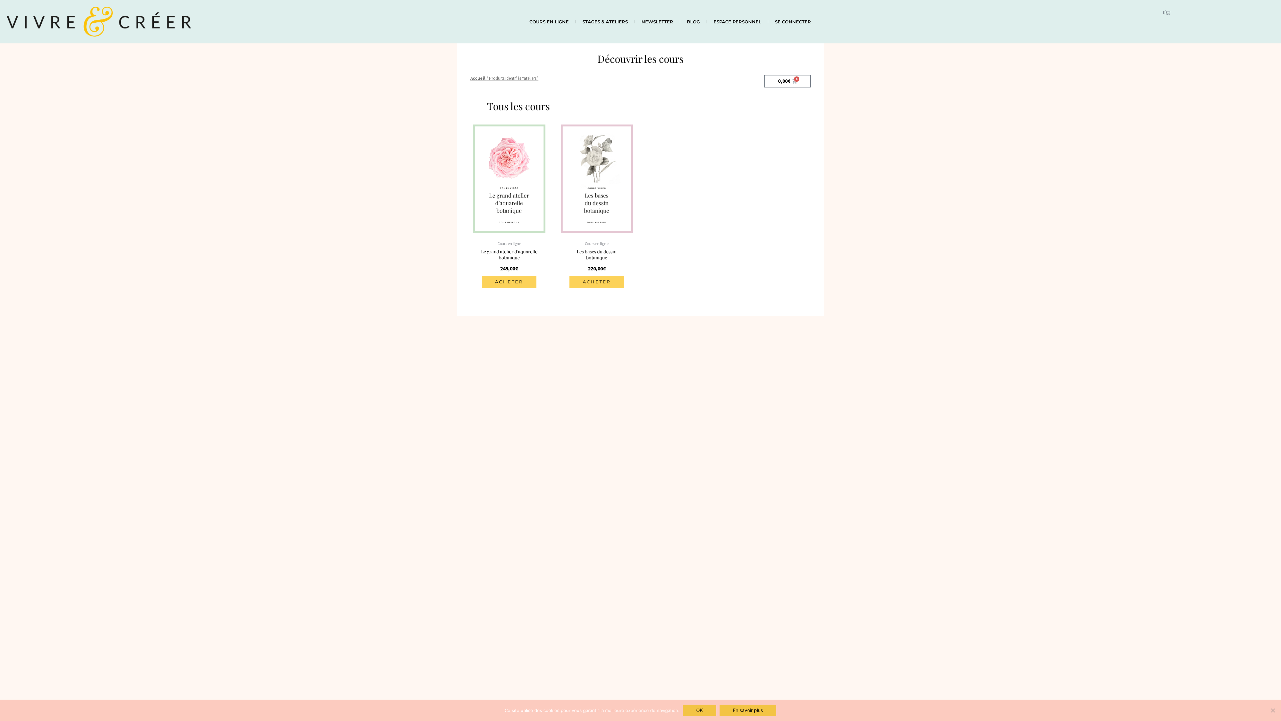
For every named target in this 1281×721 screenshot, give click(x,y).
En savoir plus (748, 710)
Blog (693, 21)
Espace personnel (737, 21)
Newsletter (657, 21)
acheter (509, 281)
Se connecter (793, 21)
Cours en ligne (549, 21)
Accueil (477, 78)
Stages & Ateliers (605, 21)
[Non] (1272, 710)
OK (699, 710)
